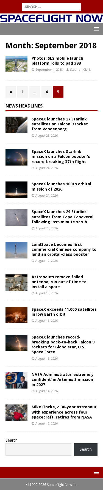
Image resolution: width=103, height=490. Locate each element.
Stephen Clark (80, 69)
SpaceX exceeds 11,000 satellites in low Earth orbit (64, 312)
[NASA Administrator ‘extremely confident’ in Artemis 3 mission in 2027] (16, 380)
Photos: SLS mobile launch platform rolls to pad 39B (57, 61)
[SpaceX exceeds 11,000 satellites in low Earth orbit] (16, 315)
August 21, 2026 (46, 195)
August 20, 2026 (46, 228)
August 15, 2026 (46, 358)
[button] (95, 28)
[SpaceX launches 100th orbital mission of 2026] (16, 189)
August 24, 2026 (46, 168)
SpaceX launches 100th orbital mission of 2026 (61, 186)
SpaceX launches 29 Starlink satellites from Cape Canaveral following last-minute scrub (62, 216)
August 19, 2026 (46, 260)
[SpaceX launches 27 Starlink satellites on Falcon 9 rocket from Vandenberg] (16, 125)
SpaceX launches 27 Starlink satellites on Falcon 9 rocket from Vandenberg (60, 123)
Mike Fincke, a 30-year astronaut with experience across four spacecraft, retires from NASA (64, 411)
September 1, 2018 (49, 69)
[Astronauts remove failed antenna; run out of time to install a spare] (16, 282)
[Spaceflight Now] (51, 19)
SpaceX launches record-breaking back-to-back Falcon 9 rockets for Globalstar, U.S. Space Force (63, 344)
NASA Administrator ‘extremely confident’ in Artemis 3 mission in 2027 (63, 379)
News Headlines (24, 106)
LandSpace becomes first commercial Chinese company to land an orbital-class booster (64, 249)
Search (11, 440)
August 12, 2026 (46, 423)
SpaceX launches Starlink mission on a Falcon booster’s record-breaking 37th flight (61, 156)
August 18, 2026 (46, 293)
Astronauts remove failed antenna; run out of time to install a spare (59, 281)
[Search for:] (51, 6)
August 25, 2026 (46, 135)
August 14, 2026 (46, 391)
